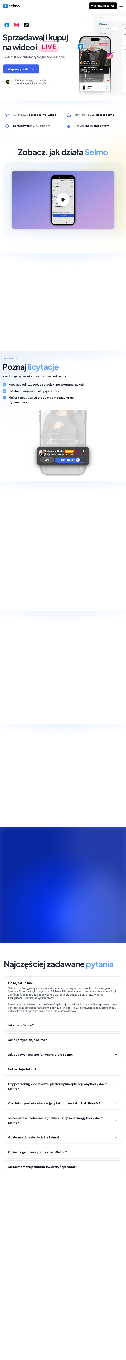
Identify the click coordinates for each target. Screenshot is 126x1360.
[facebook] (101, 1343)
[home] (11, 5)
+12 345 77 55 (96, 1276)
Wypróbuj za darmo (103, 5)
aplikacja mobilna (67, 1004)
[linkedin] (108, 1343)
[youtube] (121, 1343)
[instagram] (115, 1343)
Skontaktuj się (17, 1211)
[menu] (121, 5)
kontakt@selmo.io (99, 1288)
